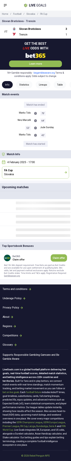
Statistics (24, 84)
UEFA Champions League (29, 422)
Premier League (11, 426)
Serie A (52, 426)
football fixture (33, 392)
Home (5, 14)
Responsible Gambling (27, 354)
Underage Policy (12, 298)
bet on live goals (11, 392)
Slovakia (30, 14)
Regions (7, 326)
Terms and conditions (15, 289)
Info (7, 84)
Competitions (10, 335)
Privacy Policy (11, 307)
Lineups (43, 84)
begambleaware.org (44, 72)
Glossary (8, 344)
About (6, 316)
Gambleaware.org (12, 276)
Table (60, 84)
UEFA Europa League (54, 422)
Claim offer (59, 258)
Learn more (35, 63)
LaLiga (32, 426)
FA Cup (43, 14)
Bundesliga (42, 426)
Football (17, 14)
